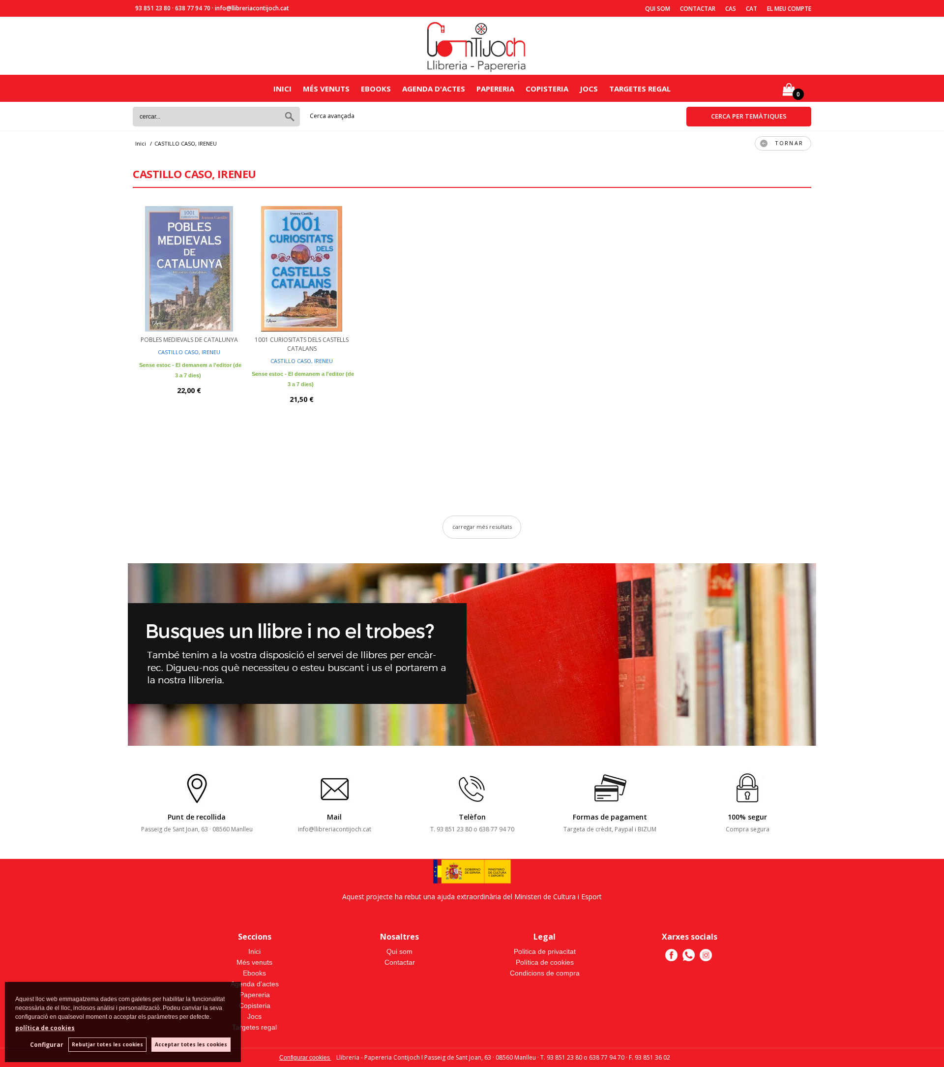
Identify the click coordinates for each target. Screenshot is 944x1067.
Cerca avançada (332, 116)
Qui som (657, 8)
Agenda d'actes (433, 88)
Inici (282, 88)
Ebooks (376, 88)
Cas (730, 8)
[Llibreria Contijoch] (477, 46)
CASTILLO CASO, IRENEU (189, 352)
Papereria (495, 88)
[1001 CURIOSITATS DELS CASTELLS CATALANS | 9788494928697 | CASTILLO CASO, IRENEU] (301, 268)
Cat (751, 8)
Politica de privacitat (545, 951)
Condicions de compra (545, 973)
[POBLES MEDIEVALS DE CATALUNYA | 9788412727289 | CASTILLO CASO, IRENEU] (189, 268)
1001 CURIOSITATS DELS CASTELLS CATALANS (302, 344)
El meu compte (789, 8)
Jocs (589, 88)
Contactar (697, 8)
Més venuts (326, 88)
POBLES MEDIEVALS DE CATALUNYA (189, 339)
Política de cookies (545, 962)
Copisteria (547, 88)
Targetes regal (640, 88)
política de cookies (45, 1028)
